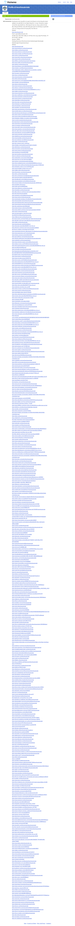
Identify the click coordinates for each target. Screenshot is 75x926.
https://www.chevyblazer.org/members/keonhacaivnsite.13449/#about (28, 584)
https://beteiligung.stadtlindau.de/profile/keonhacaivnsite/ (25, 699)
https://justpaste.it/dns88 (17, 299)
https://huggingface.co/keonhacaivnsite (21, 105)
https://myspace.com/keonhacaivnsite (20, 656)
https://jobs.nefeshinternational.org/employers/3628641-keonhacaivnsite (28, 294)
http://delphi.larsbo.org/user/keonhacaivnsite (22, 254)
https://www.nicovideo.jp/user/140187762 (21, 258)
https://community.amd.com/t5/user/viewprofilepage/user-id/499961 (27, 477)
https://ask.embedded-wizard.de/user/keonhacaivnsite (24, 306)
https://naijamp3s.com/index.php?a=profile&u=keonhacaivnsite (26, 651)
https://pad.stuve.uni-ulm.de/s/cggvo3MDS (22, 159)
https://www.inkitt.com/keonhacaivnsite (21, 595)
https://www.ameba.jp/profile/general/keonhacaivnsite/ (24, 116)
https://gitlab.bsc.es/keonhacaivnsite (20, 599)
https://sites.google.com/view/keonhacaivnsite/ (22, 114)
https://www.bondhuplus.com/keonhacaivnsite (22, 437)
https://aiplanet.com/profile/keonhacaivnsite (22, 818)
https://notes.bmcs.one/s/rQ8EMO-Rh (20, 507)
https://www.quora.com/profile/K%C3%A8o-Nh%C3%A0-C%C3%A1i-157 (28, 80)
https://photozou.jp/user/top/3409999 (20, 609)
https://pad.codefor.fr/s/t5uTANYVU (20, 353)
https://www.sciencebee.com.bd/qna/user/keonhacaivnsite (25, 453)
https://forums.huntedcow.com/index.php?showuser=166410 (26, 719)
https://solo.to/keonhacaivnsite (19, 606)
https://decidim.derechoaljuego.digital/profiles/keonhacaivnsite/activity (28, 496)
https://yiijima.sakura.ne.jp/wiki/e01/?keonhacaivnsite (24, 498)
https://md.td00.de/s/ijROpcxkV (19, 247)
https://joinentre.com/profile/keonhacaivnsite (22, 764)
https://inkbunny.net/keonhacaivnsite (20, 579)
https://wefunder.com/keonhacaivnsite (20, 423)
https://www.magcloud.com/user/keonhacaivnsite (23, 272)
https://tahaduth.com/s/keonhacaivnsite (21, 577)
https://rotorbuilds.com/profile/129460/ (21, 301)
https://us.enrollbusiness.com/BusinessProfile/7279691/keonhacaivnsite (28, 452)
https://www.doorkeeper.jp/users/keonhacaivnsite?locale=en (26, 575)
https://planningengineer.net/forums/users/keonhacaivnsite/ (25, 545)
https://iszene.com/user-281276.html (20, 814)
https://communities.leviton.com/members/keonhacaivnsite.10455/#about (29, 597)
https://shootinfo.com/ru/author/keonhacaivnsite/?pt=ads (25, 733)
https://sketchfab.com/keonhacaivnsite (21, 100)
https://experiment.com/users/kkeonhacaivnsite (23, 896)
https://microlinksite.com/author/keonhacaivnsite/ (23, 502)
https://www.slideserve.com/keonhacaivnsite (22, 188)
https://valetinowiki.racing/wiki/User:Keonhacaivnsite (24, 489)
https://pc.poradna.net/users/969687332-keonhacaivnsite (25, 581)
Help (71, 2)
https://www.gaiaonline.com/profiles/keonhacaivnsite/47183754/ (26, 647)
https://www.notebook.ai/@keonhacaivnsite (22, 339)
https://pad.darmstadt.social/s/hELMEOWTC (22, 177)
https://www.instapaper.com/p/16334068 (21, 398)
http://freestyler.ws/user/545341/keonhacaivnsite (23, 337)
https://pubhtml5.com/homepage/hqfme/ (21, 240)
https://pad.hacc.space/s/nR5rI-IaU (20, 888)
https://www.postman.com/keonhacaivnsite (22, 98)
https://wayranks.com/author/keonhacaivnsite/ (22, 459)
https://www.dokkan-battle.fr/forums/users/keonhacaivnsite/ (25, 753)
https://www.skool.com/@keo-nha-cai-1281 (22, 432)
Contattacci (48, 923)
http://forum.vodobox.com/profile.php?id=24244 (23, 229)
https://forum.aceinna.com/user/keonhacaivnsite (23, 618)
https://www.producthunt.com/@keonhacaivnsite (23, 93)
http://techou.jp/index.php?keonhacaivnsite (22, 500)
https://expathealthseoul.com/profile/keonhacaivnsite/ (24, 554)
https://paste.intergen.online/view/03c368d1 (22, 207)
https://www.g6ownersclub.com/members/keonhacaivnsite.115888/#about (29, 821)
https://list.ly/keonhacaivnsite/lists (19, 193)
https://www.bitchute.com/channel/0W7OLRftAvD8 (23, 132)
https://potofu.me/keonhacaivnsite (20, 608)
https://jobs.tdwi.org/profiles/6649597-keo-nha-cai (23, 225)
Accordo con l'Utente (31, 923)
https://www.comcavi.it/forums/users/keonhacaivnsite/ (24, 748)
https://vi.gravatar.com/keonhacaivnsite (21, 125)
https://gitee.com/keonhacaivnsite (19, 141)
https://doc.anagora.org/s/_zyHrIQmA (20, 143)
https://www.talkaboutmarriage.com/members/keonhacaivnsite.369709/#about (30, 819)
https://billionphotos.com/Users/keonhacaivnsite (23, 735)
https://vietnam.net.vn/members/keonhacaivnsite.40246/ (25, 836)
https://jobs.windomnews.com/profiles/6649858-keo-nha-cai (26, 310)
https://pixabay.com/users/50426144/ (20, 82)
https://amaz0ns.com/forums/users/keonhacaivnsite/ (24, 825)
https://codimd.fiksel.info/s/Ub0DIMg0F (21, 319)
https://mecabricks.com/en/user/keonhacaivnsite (23, 270)
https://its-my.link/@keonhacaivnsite (20, 744)
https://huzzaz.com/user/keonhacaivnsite (21, 568)
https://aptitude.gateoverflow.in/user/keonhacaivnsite (24, 582)
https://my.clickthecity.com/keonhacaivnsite (22, 918)
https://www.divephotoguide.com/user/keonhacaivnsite (24, 392)
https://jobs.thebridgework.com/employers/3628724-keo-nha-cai (27, 450)
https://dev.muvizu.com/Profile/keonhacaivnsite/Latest (24, 274)
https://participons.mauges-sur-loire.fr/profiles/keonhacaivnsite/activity (28, 478)
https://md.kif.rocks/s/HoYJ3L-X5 (19, 518)
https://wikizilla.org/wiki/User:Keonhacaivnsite (22, 706)
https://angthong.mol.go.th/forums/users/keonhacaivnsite (25, 670)
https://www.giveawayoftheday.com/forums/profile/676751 (25, 369)
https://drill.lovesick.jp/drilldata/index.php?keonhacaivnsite (25, 805)
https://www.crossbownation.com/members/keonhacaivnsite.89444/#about (29, 428)
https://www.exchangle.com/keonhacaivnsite (22, 134)
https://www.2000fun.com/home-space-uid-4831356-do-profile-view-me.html (29, 405)
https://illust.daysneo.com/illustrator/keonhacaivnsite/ (24, 861)
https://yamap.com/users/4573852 (20, 823)
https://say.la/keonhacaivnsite (19, 879)
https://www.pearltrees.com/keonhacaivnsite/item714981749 (26, 364)
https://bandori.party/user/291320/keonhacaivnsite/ (24, 391)
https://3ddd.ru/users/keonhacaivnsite (20, 889)
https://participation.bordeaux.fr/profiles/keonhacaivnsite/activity (26, 199)
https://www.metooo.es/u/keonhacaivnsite (21, 426)
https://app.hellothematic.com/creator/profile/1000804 (24, 654)
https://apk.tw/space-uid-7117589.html (21, 346)
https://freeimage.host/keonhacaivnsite (21, 696)
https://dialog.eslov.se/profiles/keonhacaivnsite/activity (24, 269)
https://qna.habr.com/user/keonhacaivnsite (22, 102)
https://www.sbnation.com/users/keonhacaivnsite (23, 855)
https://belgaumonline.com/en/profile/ (20, 638)
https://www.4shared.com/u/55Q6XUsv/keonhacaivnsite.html (26, 809)
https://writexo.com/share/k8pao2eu (20, 335)
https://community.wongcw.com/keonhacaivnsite (23, 902)
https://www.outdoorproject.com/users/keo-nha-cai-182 (24, 834)
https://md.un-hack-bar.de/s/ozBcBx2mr (21, 864)
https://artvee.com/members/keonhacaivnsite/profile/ (24, 557)
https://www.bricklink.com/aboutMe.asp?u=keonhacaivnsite (25, 283)
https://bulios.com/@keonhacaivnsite (20, 574)
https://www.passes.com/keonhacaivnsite (21, 256)
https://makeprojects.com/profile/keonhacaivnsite (23, 715)
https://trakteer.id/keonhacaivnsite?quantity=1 (22, 730)
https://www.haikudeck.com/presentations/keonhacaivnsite (25, 486)
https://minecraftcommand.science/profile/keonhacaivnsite (25, 853)
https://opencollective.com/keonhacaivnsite (22, 740)
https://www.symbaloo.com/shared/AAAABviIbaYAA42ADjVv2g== (27, 882)
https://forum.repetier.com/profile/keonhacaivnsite (23, 913)
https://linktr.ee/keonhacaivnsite (19, 78)
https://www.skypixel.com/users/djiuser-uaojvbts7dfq (24, 724)
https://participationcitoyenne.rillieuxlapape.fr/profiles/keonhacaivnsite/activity (29, 231)
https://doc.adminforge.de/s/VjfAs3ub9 (21, 206)
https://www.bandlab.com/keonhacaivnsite (21, 138)
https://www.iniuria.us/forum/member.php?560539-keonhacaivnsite (27, 265)
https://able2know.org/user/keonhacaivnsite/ (22, 136)
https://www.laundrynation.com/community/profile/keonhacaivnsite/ (27, 688)
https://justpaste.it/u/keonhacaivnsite (20, 308)
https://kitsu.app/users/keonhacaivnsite (21, 443)
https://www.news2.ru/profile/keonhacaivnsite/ (22, 681)
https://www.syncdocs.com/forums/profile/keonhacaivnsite (25, 288)
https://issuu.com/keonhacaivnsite (20, 75)
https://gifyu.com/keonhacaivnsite (19, 173)
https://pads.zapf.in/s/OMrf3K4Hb (19, 186)
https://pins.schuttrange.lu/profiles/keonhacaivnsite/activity (25, 175)
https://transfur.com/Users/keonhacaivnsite (22, 461)
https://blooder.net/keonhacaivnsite (20, 728)
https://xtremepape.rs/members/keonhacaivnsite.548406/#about (27, 385)
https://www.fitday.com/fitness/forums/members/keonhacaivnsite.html (28, 787)
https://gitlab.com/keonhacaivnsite (20, 91)
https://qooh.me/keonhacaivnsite (19, 211)
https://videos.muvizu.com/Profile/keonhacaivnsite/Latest (25, 243)
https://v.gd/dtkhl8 (16, 758)
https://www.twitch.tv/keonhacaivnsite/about (22, 57)
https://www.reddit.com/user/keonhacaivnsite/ (22, 62)
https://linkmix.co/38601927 (18, 374)
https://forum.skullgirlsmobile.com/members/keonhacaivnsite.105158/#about (29, 624)
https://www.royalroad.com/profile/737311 (21, 620)
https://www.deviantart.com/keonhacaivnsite (22, 77)
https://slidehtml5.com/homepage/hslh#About (22, 417)
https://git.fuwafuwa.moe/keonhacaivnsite (21, 281)
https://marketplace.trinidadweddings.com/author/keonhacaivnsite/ (27, 875)
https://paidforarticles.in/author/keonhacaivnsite (23, 679)
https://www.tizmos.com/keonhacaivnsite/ (21, 665)
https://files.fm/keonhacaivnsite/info (20, 538)
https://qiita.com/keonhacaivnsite (19, 416)
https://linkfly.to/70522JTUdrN (19, 667)
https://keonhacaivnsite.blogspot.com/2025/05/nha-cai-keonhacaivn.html (28, 112)
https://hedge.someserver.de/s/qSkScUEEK (22, 234)
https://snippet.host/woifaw (18, 859)
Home (25, 923)
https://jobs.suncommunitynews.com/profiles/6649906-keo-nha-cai (27, 331)
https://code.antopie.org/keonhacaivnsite (21, 617)
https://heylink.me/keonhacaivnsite (20, 511)
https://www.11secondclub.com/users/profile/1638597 (24, 520)
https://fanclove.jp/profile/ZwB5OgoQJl (21, 801)
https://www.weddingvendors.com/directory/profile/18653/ (25, 848)
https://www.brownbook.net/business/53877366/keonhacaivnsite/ (27, 762)
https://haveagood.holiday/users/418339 (21, 633)
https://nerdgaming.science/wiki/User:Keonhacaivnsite (24, 703)
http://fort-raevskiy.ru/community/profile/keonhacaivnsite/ (25, 827)
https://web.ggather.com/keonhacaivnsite (21, 349)
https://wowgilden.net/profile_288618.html (21, 482)
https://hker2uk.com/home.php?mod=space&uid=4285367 (25, 227)
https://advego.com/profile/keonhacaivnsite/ (22, 491)
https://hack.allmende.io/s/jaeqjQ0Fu (20, 565)
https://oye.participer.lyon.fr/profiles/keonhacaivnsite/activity (25, 347)
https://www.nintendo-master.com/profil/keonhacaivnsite (25, 242)
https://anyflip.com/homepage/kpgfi (20, 409)
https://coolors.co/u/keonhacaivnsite (20, 525)
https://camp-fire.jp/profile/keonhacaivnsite (22, 570)
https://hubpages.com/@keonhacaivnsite (21, 103)
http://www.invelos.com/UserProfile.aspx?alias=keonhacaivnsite (26, 218)
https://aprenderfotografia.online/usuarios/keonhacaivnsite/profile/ (27, 202)
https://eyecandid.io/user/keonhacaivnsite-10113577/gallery (25, 717)
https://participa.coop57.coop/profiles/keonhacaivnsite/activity (26, 321)
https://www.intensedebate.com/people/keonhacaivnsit (24, 387)
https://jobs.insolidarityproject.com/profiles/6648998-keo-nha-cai (27, 163)
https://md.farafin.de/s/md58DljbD (20, 532)
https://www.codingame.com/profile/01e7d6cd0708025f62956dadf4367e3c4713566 (31, 611)
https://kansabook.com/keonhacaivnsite (21, 674)
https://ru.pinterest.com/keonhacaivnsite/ (21, 155)
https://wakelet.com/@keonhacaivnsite (21, 425)
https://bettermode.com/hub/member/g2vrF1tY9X (23, 904)
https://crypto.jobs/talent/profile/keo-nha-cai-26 (23, 694)
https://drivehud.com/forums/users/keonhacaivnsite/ (24, 473)
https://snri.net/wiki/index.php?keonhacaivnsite (22, 672)
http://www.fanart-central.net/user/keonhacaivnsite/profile (25, 121)
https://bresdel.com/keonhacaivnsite (20, 622)
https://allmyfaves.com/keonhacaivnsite (21, 147)
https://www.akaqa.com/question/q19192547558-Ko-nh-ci (25, 322)
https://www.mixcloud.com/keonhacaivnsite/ (22, 85)
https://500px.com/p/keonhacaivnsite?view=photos (23, 60)
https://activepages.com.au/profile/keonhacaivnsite (23, 862)
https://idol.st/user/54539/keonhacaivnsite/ (21, 355)
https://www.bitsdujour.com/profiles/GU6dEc (22, 712)
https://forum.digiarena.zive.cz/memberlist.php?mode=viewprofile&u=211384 (29, 782)
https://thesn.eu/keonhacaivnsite (19, 600)
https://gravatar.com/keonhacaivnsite (20, 73)
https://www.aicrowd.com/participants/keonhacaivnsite (24, 383)
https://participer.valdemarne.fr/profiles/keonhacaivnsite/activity (26, 312)
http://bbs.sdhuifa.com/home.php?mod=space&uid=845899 (25, 434)
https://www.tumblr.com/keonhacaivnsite (21, 59)
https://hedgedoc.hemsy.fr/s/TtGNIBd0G (21, 561)
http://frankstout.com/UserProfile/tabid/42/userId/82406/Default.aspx (28, 909)
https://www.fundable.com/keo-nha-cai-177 (22, 168)
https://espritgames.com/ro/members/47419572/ (23, 852)
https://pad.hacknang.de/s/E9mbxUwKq (21, 333)
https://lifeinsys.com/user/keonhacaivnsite (21, 830)
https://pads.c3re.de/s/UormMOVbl (20, 552)
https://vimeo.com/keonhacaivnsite (20, 55)
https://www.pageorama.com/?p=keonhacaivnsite (23, 233)
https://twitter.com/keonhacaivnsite (20, 50)
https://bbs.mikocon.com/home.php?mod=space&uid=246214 (26, 191)
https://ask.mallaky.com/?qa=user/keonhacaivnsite (23, 401)
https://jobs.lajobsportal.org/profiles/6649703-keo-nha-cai (25, 261)
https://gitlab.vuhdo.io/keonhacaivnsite (21, 170)
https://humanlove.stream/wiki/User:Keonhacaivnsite (24, 789)
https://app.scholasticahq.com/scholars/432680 (23, 857)
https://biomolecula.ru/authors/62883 (20, 731)
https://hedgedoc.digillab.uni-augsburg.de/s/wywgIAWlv (24, 118)
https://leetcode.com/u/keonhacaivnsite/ (21, 536)
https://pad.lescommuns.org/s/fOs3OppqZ (21, 590)
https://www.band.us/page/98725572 (20, 559)
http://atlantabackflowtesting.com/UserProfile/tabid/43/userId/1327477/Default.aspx (31, 895)
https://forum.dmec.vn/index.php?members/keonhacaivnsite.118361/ (28, 687)
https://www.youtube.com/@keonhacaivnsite (22, 53)
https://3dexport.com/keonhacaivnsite (20, 484)
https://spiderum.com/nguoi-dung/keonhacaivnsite (23, 645)
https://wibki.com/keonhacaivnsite (19, 222)
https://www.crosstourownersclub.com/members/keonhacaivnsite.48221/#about (30, 766)
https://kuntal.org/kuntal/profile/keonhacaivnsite (23, 652)
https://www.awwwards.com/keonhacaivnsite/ (22, 96)
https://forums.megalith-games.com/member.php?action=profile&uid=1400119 (30, 776)
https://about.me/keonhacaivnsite (19, 84)
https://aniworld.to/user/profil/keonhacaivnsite (22, 543)
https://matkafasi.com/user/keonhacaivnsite (22, 360)
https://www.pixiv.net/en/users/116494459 (21, 604)
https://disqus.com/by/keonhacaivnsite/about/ (22, 87)
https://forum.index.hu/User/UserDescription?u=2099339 (25, 378)
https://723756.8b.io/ (17, 663)
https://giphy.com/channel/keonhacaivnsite (22, 871)
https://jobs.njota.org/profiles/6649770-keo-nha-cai (23, 285)
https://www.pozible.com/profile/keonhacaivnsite (23, 435)
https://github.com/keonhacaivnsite (20, 64)
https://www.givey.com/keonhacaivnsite (21, 780)
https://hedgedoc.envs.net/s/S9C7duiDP (21, 866)
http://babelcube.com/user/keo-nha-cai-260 (22, 697)
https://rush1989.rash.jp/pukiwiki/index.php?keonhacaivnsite (26, 505)
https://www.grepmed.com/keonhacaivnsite (22, 800)
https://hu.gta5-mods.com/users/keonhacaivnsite (23, 130)
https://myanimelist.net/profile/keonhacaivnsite (22, 631)
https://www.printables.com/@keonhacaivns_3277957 (24, 807)
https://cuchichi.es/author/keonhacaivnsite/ (22, 120)
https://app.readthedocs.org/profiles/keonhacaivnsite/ (24, 94)
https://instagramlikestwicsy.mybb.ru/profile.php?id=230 (25, 792)
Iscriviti (64, 2)
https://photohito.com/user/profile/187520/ (21, 791)
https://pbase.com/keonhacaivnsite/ (20, 513)
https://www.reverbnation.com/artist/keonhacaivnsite (24, 444)
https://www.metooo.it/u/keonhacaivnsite (21, 197)
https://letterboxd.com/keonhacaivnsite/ (21, 669)
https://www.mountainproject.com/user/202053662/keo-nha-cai (26, 448)
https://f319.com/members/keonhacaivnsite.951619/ (24, 362)
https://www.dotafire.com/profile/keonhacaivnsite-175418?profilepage (28, 615)
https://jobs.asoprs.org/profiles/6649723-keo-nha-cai (24, 267)
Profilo (5, 12)
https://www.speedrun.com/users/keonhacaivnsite (23, 129)
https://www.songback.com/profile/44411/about (23, 870)
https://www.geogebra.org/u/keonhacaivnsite (22, 773)
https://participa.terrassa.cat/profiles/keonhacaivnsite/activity (26, 342)
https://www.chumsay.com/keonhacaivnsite (22, 330)
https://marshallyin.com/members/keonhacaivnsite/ (23, 714)
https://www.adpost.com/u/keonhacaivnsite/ (22, 446)
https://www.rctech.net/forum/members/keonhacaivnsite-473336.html (28, 164)
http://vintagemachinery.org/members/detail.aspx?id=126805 (26, 678)
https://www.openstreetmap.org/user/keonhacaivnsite (24, 109)
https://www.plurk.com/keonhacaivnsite (21, 676)
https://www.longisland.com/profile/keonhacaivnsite (23, 181)
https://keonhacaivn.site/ (17, 46)
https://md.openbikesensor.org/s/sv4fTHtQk (22, 304)
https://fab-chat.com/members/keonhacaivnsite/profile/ (24, 591)
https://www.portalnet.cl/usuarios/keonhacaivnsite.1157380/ (25, 504)
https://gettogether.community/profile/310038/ (22, 157)
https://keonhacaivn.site (17, 32)
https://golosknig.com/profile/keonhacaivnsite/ (22, 195)
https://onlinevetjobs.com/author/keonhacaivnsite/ (23, 873)
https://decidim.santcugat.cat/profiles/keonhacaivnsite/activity (26, 220)
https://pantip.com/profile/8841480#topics (21, 893)
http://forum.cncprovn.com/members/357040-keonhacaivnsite (26, 796)
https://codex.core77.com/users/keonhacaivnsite (23, 755)
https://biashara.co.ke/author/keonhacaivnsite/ (22, 629)
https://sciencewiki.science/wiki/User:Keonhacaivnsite (24, 469)
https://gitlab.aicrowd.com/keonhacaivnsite (22, 217)
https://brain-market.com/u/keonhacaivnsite (22, 844)
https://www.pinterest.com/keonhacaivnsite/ (22, 51)
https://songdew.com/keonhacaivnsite (20, 916)
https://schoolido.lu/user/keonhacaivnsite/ (21, 249)
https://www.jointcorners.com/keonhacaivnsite (22, 880)
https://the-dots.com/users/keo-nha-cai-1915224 (23, 529)
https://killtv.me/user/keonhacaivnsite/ (20, 771)
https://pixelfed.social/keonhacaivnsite (20, 760)
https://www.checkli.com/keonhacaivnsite (21, 290)
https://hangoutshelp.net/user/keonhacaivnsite (22, 200)
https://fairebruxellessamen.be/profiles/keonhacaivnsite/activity (26, 238)
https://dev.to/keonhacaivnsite (19, 914)
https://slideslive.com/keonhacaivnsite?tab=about (23, 746)
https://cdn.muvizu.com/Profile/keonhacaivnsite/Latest (24, 260)
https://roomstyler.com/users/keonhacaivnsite (22, 148)
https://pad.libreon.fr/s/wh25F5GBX (20, 152)
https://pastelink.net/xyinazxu (18, 184)
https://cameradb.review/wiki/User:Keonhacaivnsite (24, 471)
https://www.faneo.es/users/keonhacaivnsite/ (22, 123)
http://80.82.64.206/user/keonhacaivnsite (21, 215)
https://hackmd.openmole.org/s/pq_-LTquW (22, 403)
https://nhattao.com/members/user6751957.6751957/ (24, 145)
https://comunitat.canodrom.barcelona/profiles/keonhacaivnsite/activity (28, 351)
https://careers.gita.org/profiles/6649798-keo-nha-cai (24, 295)
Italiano (59, 2)
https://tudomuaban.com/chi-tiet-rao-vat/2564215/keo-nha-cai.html (27, 548)
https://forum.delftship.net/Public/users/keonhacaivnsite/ (25, 661)
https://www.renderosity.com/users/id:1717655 (22, 297)
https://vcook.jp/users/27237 (18, 726)
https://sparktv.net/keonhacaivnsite (20, 439)
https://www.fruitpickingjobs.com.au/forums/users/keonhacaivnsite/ (27, 721)
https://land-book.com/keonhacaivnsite (21, 816)
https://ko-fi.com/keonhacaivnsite (19, 692)
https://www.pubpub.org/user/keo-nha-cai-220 (22, 627)
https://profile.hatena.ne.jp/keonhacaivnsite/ (22, 111)
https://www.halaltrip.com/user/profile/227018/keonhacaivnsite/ (26, 635)
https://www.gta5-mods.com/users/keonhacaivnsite (23, 127)
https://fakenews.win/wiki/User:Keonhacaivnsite (23, 468)
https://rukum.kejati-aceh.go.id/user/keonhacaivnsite (24, 462)
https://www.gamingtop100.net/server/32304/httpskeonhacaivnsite (27, 371)
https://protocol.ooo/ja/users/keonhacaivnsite (22, 783)
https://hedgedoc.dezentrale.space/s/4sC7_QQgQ (23, 803)
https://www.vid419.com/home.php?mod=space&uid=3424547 (26, 209)
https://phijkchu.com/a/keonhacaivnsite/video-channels (24, 407)
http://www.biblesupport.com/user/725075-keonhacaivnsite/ (25, 710)
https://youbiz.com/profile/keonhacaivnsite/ (22, 328)
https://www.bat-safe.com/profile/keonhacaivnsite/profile (25, 767)
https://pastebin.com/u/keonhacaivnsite (21, 107)
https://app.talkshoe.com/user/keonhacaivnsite (22, 236)
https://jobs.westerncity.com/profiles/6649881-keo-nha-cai (25, 324)
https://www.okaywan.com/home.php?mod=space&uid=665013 (26, 464)
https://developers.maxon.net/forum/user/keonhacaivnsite (25, 586)
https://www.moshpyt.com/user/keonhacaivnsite (23, 798)
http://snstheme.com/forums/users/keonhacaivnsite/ (24, 868)
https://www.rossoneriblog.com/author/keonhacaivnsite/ (25, 563)
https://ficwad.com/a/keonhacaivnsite (20, 636)
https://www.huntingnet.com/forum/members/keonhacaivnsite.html (27, 527)
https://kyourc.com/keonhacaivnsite (20, 906)
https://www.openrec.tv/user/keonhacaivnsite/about (24, 480)
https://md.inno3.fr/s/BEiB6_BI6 (19, 547)
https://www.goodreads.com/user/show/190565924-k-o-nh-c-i (26, 89)
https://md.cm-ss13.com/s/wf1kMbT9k (21, 812)
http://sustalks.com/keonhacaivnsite (20, 778)
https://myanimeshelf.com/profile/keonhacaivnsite (23, 550)
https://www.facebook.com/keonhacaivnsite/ (22, 48)
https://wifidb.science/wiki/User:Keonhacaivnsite (23, 466)
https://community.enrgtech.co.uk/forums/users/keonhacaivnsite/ (27, 751)
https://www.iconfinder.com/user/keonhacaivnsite (23, 530)
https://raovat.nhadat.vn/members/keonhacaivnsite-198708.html (27, 182)
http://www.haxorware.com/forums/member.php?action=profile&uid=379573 (29, 794)
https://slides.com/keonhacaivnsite (20, 850)
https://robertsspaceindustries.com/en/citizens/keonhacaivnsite (26, 828)
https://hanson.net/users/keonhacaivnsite (21, 683)
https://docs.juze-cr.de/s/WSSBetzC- (20, 877)
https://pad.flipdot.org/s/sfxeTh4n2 (20, 380)
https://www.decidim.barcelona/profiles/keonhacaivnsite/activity (26, 204)
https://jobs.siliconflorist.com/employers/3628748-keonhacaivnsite (27, 399)
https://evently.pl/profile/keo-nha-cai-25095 (22, 534)
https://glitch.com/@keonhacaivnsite (20, 769)
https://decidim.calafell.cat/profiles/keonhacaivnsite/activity (25, 279)
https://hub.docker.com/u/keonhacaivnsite (21, 172)
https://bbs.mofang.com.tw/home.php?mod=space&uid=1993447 (27, 430)
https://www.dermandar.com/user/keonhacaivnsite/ (23, 367)
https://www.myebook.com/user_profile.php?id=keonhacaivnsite (26, 810)
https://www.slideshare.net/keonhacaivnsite (22, 737)
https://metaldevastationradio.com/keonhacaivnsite (23, 649)
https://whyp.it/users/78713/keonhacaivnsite (22, 722)
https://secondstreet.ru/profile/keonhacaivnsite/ (23, 139)
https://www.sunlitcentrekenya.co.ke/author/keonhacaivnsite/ (26, 900)
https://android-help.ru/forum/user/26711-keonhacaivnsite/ (25, 774)
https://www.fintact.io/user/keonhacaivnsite (22, 884)
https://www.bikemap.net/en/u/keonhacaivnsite (22, 739)
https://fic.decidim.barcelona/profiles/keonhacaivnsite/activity (26, 487)
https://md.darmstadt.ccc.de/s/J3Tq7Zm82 (22, 213)
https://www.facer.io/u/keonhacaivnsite (21, 749)
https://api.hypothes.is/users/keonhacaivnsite (22, 154)
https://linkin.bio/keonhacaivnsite (19, 757)
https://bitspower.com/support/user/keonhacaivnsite (24, 303)
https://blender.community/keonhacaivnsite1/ (22, 704)
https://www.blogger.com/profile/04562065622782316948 (25, 66)
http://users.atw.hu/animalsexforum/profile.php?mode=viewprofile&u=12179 (29, 376)
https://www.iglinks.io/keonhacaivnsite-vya (21, 843)
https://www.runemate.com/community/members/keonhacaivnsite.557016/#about (30, 886)
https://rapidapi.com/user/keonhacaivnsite (21, 602)
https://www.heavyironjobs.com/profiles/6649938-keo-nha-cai (26, 340)
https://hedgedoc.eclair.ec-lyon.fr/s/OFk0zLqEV (23, 166)
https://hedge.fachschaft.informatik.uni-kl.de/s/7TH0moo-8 (25, 373)
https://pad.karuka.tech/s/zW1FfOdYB (20, 365)
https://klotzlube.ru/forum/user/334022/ (21, 690)
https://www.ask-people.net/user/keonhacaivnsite (23, 277)
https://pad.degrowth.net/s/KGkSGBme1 (21, 224)
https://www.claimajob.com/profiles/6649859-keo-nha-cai (25, 313)
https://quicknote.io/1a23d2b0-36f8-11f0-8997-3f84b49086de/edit (27, 556)
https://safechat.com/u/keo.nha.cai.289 (21, 286)
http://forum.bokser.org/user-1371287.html (22, 626)
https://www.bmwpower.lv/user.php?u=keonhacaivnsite (24, 708)
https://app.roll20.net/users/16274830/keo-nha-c (23, 566)
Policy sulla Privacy (41, 923)
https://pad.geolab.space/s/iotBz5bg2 (20, 846)
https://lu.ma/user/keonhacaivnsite (20, 572)
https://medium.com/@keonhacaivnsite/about (22, 68)
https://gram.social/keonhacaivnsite (20, 613)
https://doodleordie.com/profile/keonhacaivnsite (23, 179)
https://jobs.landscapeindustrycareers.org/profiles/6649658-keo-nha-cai (28, 245)
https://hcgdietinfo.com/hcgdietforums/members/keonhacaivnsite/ (27, 344)
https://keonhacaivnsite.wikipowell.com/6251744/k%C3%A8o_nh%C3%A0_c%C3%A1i (32, 588)
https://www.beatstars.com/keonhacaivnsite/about (23, 742)
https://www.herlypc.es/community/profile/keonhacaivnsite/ (25, 907)
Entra (68, 2)
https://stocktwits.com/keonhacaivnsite (21, 190)
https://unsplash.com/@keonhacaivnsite (21, 785)
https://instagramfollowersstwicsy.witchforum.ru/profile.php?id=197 (27, 593)
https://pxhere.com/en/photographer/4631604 (22, 161)
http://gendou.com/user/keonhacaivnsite (21, 382)
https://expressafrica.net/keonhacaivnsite (21, 891)
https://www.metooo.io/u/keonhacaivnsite (21, 150)
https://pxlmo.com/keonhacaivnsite (20, 837)
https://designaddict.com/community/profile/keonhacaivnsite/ (26, 701)
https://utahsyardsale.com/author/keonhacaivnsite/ (23, 475)
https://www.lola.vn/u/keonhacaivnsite (20, 898)
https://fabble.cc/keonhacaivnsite (19, 660)
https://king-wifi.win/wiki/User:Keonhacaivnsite (22, 832)
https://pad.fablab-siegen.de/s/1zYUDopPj (21, 292)
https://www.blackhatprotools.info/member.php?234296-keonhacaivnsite (28, 509)
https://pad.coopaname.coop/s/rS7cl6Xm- (21, 410)
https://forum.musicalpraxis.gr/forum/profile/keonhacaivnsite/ (26, 911)
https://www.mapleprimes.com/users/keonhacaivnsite (24, 441)
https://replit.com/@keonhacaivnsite (20, 658)
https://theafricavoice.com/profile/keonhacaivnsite (23, 640)
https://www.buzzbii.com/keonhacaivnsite (21, 685)
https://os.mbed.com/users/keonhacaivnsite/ (22, 389)
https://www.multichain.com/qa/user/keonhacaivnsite (24, 326)
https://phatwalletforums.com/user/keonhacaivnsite (23, 263)
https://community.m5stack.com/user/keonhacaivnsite (24, 276)
